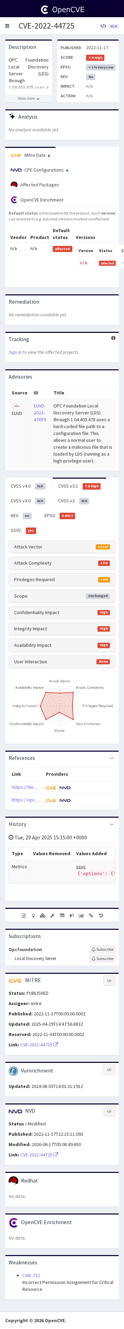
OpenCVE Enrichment (41, 200)
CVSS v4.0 (27, 486)
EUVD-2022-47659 (40, 413)
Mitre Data (34, 155)
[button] (7, 25)
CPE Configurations (44, 170)
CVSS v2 (72, 501)
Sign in (15, 352)
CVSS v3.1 (78, 486)
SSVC (22, 530)
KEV (20, 515)
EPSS (58, 515)
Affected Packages (39, 185)
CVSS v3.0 (27, 501)
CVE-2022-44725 (46, 25)
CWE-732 (31, 1275)
